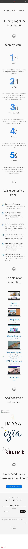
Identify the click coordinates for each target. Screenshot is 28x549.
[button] (3, 547)
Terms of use (14, 526)
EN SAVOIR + (14, 298)
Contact (14, 528)
